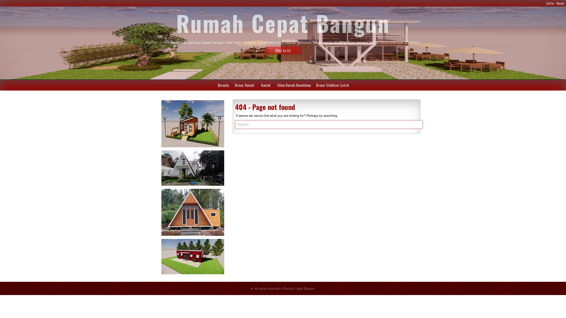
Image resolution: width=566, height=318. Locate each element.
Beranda (223, 85)
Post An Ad (283, 50)
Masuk (560, 3)
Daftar (550, 3)
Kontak (265, 85)
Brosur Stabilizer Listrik (332, 85)
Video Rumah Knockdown (294, 85)
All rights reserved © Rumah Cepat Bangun (284, 288)
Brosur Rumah (244, 85)
